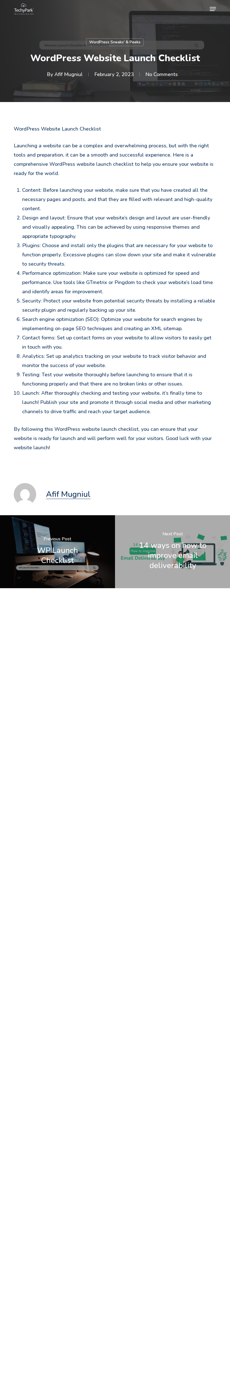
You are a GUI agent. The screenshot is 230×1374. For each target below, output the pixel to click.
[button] (213, 9)
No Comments (161, 74)
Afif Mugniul (68, 74)
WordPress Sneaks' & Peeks (115, 42)
